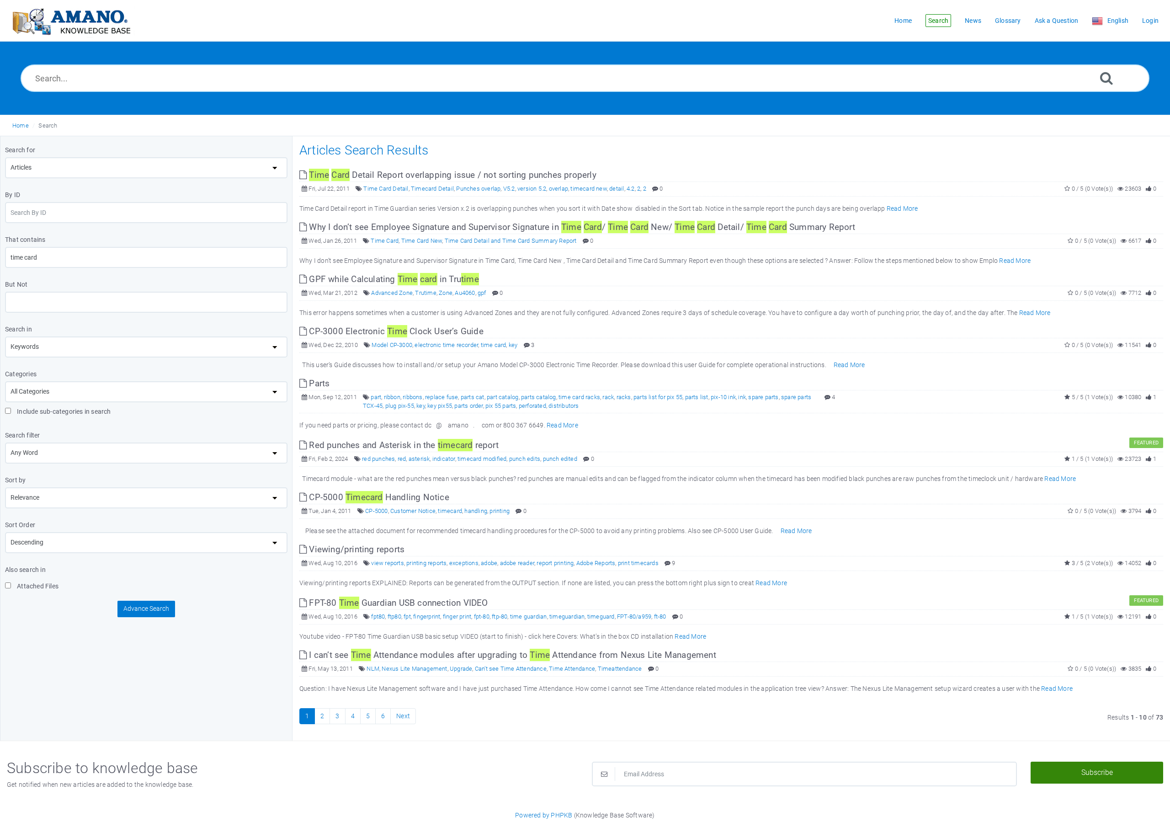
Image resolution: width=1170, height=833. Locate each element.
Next (403, 716)
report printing (555, 563)
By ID (12, 194)
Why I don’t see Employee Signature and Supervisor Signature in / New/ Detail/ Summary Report (581, 227)
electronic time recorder (446, 345)
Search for (20, 150)
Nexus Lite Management (414, 668)
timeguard (601, 616)
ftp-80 (499, 616)
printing (499, 510)
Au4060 (465, 292)
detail (616, 188)
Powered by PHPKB (543, 815)
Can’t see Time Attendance (511, 668)
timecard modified (481, 458)
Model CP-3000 (392, 345)
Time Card (385, 240)
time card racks (579, 397)
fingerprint (426, 616)
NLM (373, 668)
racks (624, 397)
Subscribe (1097, 772)
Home (20, 125)
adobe (489, 563)
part (376, 397)
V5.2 (509, 188)
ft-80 (660, 616)
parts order (468, 405)
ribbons (412, 397)
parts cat (472, 397)
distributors (563, 405)
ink (742, 397)
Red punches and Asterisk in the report (403, 445)
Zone (445, 292)
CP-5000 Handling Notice (378, 497)
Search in (18, 329)
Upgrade (461, 668)
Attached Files (37, 586)
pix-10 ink (723, 397)
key (513, 345)
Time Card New (421, 240)
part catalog (502, 397)
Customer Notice (413, 510)
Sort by (15, 480)
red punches (378, 458)
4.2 (631, 188)
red (402, 458)
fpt (407, 616)
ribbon (392, 397)
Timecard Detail (432, 188)
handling (475, 510)
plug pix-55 (399, 405)
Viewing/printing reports (355, 549)
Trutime (425, 292)
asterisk (419, 458)
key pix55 (439, 405)
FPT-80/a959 (634, 616)
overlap (558, 188)
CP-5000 (376, 510)
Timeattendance (620, 668)
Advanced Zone (392, 292)
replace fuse (441, 397)
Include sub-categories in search (63, 411)
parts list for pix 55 (657, 397)
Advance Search (146, 608)
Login (1150, 20)
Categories (21, 374)
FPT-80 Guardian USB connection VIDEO (397, 603)
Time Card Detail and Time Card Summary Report (511, 240)
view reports (387, 563)
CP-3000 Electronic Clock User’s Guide (395, 331)
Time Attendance (572, 668)
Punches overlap (478, 188)
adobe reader (517, 563)
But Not (16, 284)
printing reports (426, 563)
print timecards (638, 563)
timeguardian (567, 616)
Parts (318, 383)
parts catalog (538, 397)
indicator (443, 458)
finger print (457, 616)
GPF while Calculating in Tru (393, 279)
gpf (482, 292)
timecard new (588, 188)
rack (608, 397)
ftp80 (394, 616)
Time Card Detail (385, 188)
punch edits (524, 458)
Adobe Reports (596, 563)
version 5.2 (531, 188)
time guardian (528, 616)
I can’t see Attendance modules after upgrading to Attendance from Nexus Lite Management (511, 655)
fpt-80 (481, 616)
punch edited (560, 458)
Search (47, 125)
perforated (532, 405)
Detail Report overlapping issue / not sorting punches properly (452, 175)
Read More (902, 208)
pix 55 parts (500, 405)
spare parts (763, 397)
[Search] (1106, 78)
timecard (450, 510)
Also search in (25, 569)
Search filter (22, 435)
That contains (25, 239)
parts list (696, 397)
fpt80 (378, 616)
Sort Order (20, 525)
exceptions (464, 563)
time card (493, 345)
